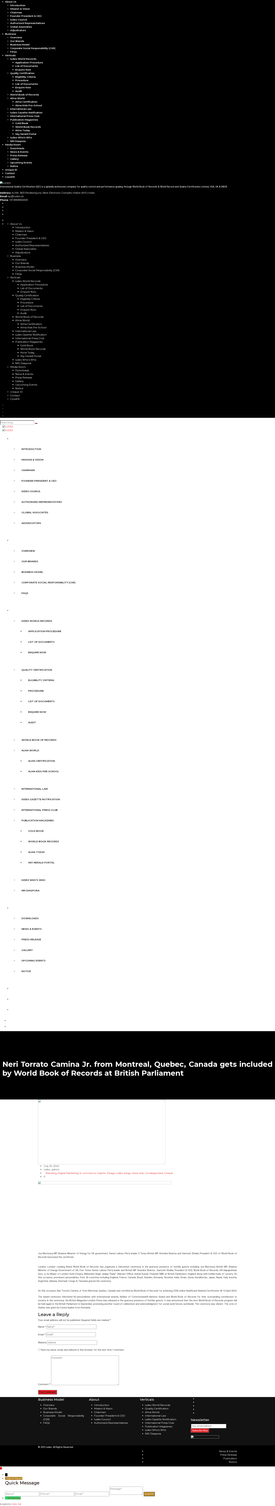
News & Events (19, 151)
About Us (10, 1)
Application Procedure (29, 62)
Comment (44, 1384)
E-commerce (88, 1173)
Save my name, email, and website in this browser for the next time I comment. (82, 1349)
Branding (51, 1173)
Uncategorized (154, 1173)
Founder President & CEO (26, 15)
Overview (16, 37)
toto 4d (16, 1504)
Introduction (17, 5)
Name (42, 1326)
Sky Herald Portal (25, 134)
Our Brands (17, 41)
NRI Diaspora (18, 141)
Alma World (17, 98)
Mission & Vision (20, 8)
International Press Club (24, 116)
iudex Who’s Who (21, 137)
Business (10, 33)
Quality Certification (22, 73)
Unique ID (11, 169)
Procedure (21, 80)
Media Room (13, 144)
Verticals (10, 55)
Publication (230, 1458)
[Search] (36, 423)
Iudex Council (102, 1419)
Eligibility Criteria (25, 76)
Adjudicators (18, 30)
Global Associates (21, 26)
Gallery (14, 158)
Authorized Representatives (27, 23)
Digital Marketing (68, 1173)
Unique (168, 1173)
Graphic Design (106, 1173)
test (141, 1173)
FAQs (13, 51)
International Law (21, 108)
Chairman (16, 12)
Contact (10, 173)
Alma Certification (26, 101)
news (135, 1173)
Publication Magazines (24, 119)
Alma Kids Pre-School (28, 105)
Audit (18, 91)
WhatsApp (14, 1497)
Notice (14, 166)
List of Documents (26, 66)
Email (41, 1334)
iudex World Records (23, 58)
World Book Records (28, 126)
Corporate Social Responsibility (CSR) (32, 48)
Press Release (19, 155)
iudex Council (18, 19)
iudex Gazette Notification (26, 112)
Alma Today (22, 130)
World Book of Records (24, 94)
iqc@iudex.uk (16, 196)
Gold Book (21, 123)
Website (42, 1342)
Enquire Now (23, 69)
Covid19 (10, 176)
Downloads (17, 148)
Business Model (20, 44)
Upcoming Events (21, 162)
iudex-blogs (123, 1173)
